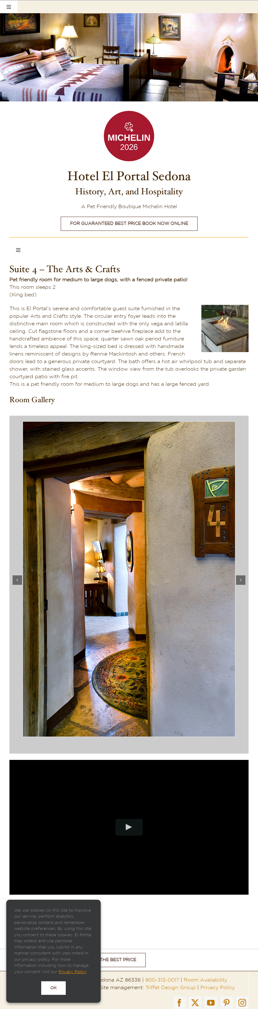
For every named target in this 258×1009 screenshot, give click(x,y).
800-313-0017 (162, 980)
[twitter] (195, 1002)
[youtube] (211, 1002)
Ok (53, 988)
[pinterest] (226, 1002)
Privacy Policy (217, 987)
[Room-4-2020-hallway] (129, 424)
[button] (17, 580)
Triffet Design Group (170, 987)
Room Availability (205, 980)
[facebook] (179, 1002)
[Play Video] (129, 827)
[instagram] (242, 1002)
